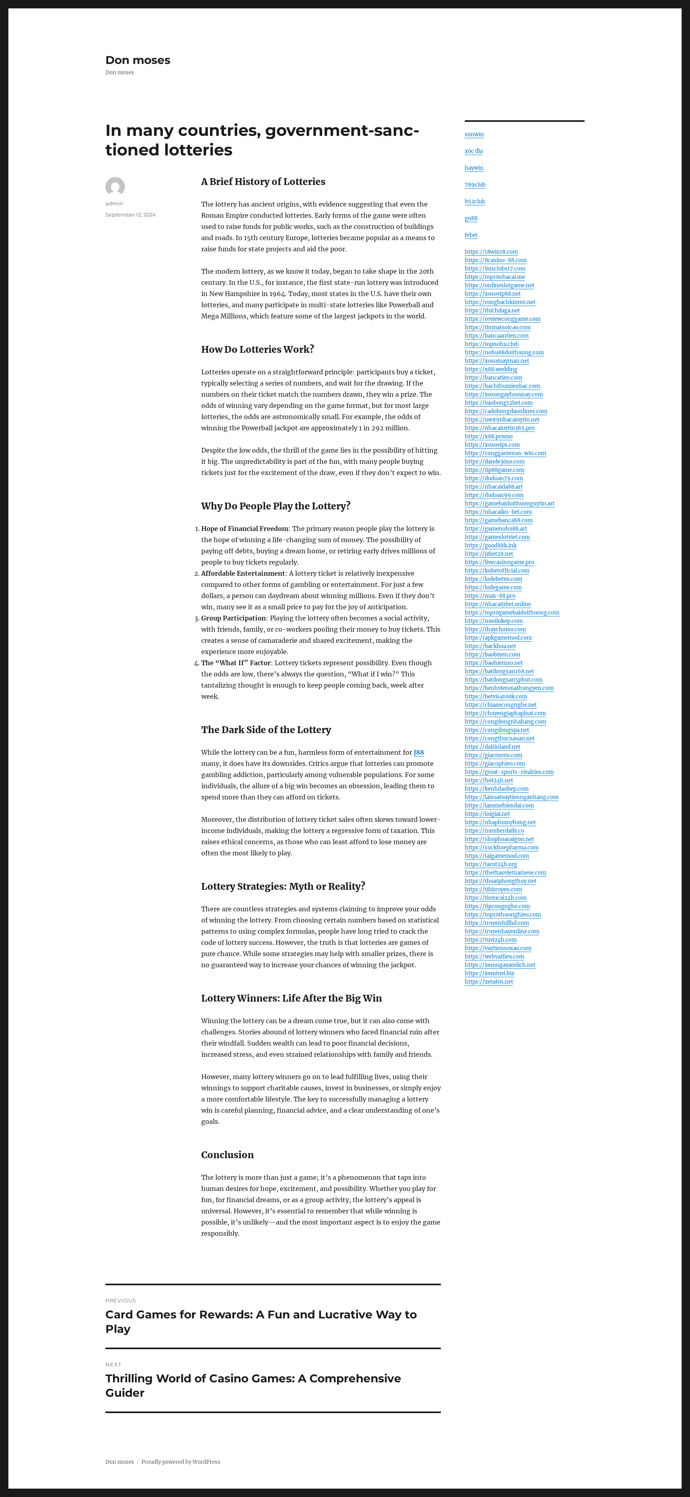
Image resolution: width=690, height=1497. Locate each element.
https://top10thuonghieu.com (503, 914)
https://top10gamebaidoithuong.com (512, 612)
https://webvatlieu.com (494, 956)
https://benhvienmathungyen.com (509, 688)
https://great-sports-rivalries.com (509, 772)
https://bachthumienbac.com (502, 386)
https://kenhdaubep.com (497, 788)
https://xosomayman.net (497, 361)
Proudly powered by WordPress (180, 1462)
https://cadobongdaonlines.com (506, 411)
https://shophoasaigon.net (499, 839)
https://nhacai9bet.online (498, 604)
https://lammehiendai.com (499, 805)
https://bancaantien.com (497, 335)
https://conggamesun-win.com (505, 453)
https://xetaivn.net (489, 981)
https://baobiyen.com (492, 654)
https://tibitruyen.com (493, 889)
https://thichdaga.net (492, 310)
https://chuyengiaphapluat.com (505, 713)
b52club (475, 201)
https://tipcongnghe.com (497, 906)
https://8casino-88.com (496, 260)
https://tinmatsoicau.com (498, 327)
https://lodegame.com (493, 587)
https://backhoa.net (490, 646)
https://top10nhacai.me (495, 277)
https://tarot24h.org (491, 864)
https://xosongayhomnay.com (504, 394)
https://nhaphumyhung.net (500, 822)
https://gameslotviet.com (497, 537)
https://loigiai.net (487, 814)
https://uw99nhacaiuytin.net (502, 419)
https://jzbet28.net (489, 554)
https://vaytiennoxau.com (498, 948)
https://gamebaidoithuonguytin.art (510, 503)
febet (471, 235)
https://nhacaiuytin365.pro (500, 428)
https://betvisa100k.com (496, 696)
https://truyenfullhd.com (497, 923)
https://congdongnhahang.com (505, 721)
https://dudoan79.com (494, 478)
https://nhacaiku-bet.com (498, 512)
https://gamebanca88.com (499, 520)
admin (114, 203)
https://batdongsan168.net (499, 671)
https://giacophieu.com (495, 763)
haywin (474, 168)
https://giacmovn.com (493, 755)
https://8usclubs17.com (495, 268)
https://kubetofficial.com (497, 570)
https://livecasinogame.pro (499, 562)
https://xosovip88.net (493, 293)
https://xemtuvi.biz (489, 973)
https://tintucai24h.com (496, 898)
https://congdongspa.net (497, 730)
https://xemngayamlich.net (500, 965)
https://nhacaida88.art (494, 486)
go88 (471, 218)
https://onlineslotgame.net (499, 285)
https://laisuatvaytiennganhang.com (512, 797)
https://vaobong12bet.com (499, 403)
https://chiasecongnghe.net (501, 705)
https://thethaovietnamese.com (505, 872)
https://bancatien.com (493, 377)
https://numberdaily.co (494, 830)
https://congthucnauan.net (500, 738)
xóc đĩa (474, 151)
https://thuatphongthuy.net (500, 881)
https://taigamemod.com (497, 856)
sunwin (474, 134)
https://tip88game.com (494, 470)
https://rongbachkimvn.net (500, 302)
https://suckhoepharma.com (502, 847)
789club (475, 184)
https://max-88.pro (490, 595)
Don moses (138, 60)
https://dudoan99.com (494, 495)
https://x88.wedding (491, 369)
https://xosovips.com (492, 444)
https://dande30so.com (495, 461)
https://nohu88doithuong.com (504, 352)
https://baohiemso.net (494, 663)
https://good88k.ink (491, 545)
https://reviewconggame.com (503, 319)
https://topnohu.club (492, 344)
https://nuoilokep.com (494, 621)
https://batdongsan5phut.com (504, 679)
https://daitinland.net (492, 747)
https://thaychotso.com (495, 629)
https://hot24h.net (489, 780)
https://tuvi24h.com (491, 939)
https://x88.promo (489, 436)
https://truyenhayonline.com (502, 931)
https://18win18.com (491, 252)
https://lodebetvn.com (493, 579)
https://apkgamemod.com (498, 637)
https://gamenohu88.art (496, 528)
